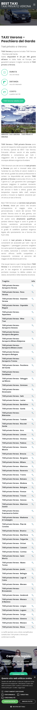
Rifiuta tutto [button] (27, 701)
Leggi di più (21, 688)
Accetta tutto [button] (9, 701)
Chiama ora (18, 674)
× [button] (34, 677)
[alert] (18, 692)
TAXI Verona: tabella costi (13, 101)
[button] (18, 707)
